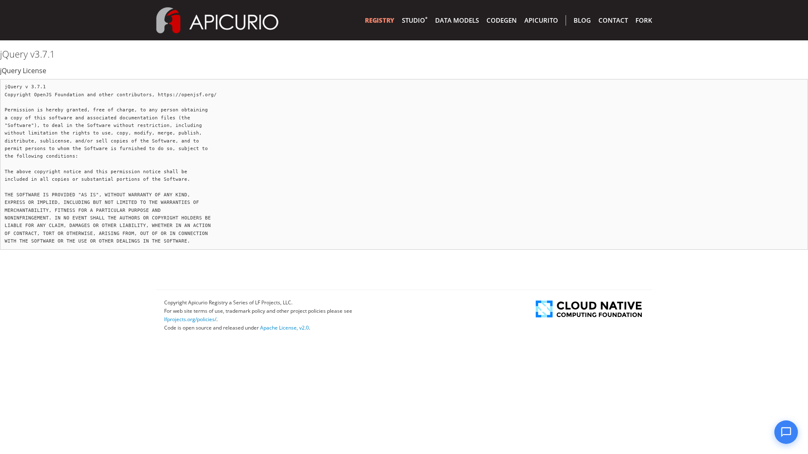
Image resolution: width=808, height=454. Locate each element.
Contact (613, 20)
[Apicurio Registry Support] (786, 432)
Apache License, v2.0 (284, 327)
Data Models (457, 20)
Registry (379, 20)
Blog (582, 20)
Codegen (501, 20)
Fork (643, 20)
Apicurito (541, 20)
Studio (415, 20)
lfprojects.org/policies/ (190, 319)
